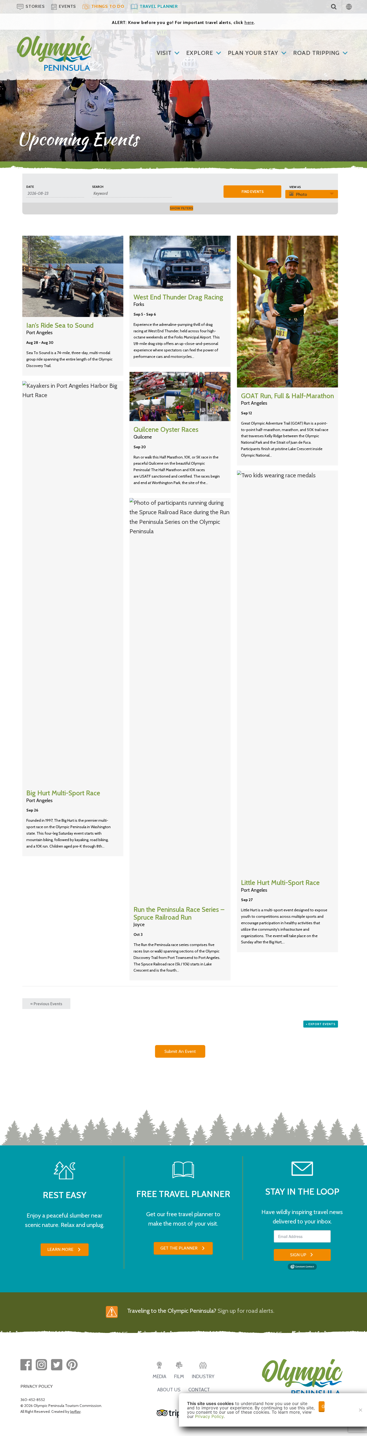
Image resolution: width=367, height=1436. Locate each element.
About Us (169, 1390)
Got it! (323, 1406)
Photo (301, 194)
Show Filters (181, 208)
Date (30, 186)
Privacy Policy (209, 1416)
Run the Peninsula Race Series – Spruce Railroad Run (179, 913)
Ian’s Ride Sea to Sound (59, 325)
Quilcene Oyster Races (166, 429)
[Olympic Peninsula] (54, 40)
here (249, 22)
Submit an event (180, 1051)
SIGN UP (298, 1254)
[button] (65, 1249)
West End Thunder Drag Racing (178, 297)
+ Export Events (321, 1024)
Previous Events (46, 1003)
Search (97, 186)
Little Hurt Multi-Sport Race (280, 882)
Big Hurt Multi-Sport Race (63, 793)
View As (295, 187)
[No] (360, 1410)
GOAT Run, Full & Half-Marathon (287, 396)
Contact (199, 1390)
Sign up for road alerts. (246, 1310)
